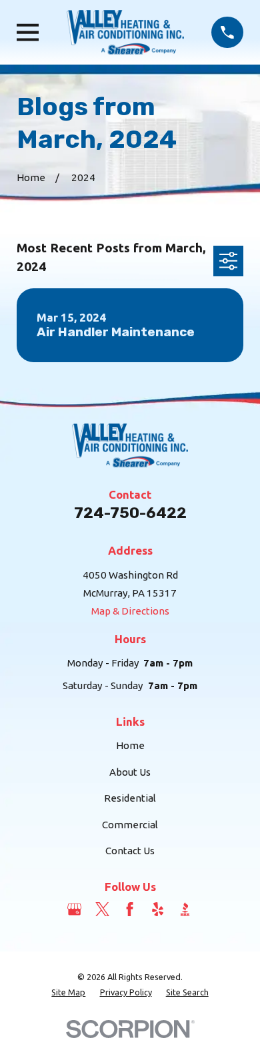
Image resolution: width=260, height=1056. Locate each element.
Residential (130, 798)
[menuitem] (68, 992)
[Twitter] (102, 909)
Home (130, 745)
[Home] (125, 32)
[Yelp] (158, 909)
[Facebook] (130, 909)
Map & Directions (130, 611)
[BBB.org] (185, 909)
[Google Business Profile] (74, 909)
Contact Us (130, 850)
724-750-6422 (130, 513)
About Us (130, 772)
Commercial (130, 824)
